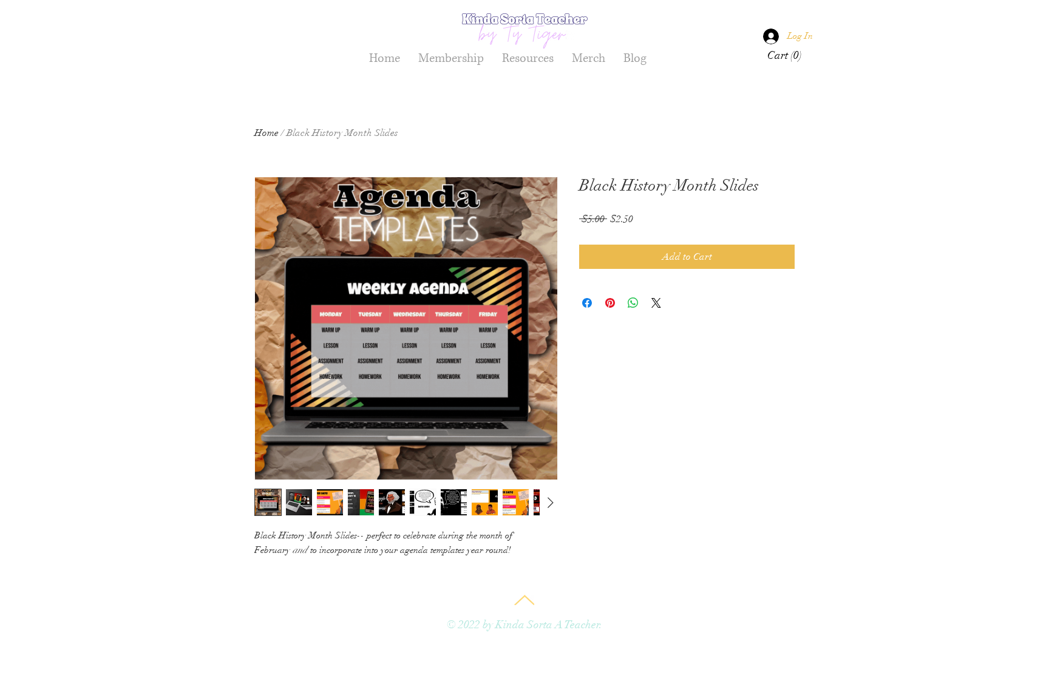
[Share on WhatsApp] (633, 303)
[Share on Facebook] (587, 303)
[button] (785, 55)
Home (266, 133)
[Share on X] (656, 303)
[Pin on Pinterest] (610, 303)
